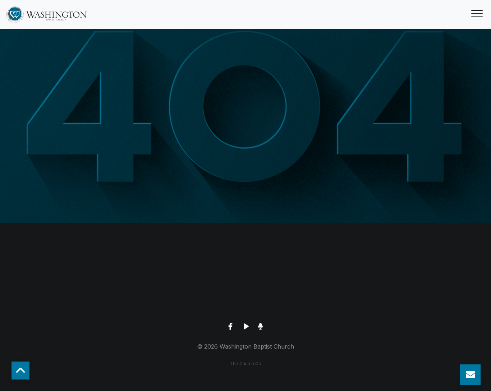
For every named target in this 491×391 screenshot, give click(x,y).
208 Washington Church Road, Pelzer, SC (245, 302)
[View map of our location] (245, 262)
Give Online (383, 302)
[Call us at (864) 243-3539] (108, 262)
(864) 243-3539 (108, 302)
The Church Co (245, 363)
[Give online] (383, 262)
